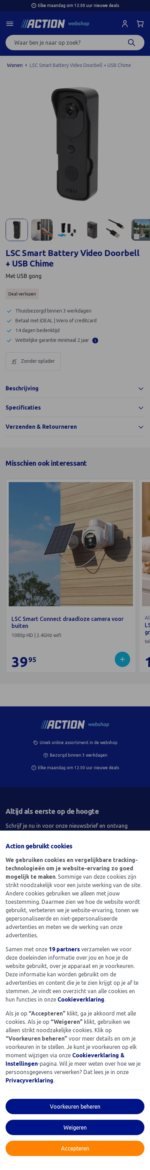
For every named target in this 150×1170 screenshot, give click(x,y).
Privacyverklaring (29, 1080)
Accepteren (75, 1148)
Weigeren (75, 1127)
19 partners (64, 949)
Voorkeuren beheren (75, 1106)
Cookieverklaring (81, 999)
